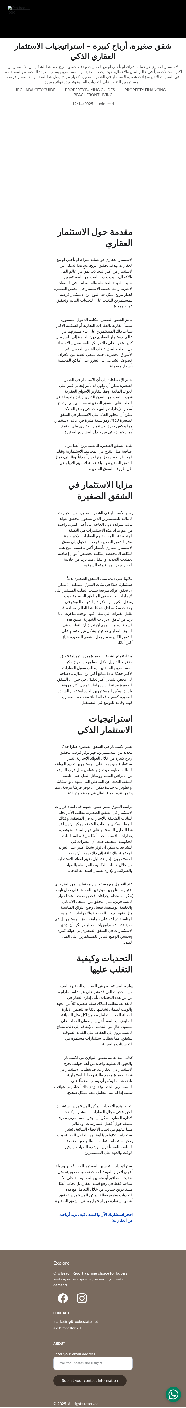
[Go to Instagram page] (82, 1298)
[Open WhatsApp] (173, 1394)
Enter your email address (74, 1354)
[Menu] (175, 19)
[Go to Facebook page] (63, 1298)
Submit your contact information (90, 1381)
